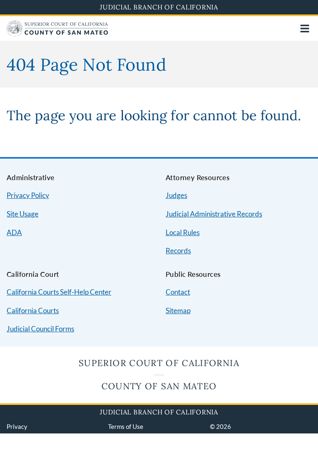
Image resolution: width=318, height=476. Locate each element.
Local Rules (183, 232)
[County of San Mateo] (57, 34)
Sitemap (178, 310)
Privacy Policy (28, 195)
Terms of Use (125, 426)
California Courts (33, 310)
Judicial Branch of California (159, 7)
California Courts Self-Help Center (59, 292)
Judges (176, 195)
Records (178, 250)
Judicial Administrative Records (214, 213)
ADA (14, 232)
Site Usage (23, 213)
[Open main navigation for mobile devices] (305, 28)
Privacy (17, 426)
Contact (178, 292)
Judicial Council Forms (40, 328)
